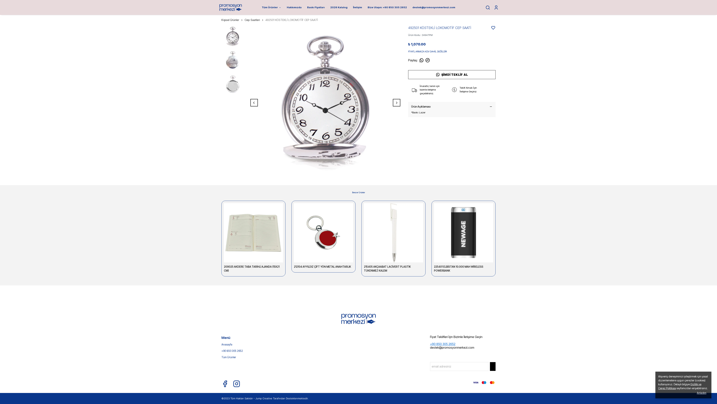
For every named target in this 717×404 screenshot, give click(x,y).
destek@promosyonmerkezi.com (433, 7)
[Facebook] (225, 383)
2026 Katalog (338, 7)
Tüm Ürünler (270, 7)
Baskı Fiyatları (316, 7)
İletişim (357, 7)
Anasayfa (226, 344)
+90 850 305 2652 (232, 350)
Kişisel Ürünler (230, 20)
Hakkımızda (294, 7)
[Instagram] (236, 383)
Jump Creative (263, 398)
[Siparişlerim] (496, 7)
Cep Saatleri (252, 20)
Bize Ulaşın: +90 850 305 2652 (387, 7)
